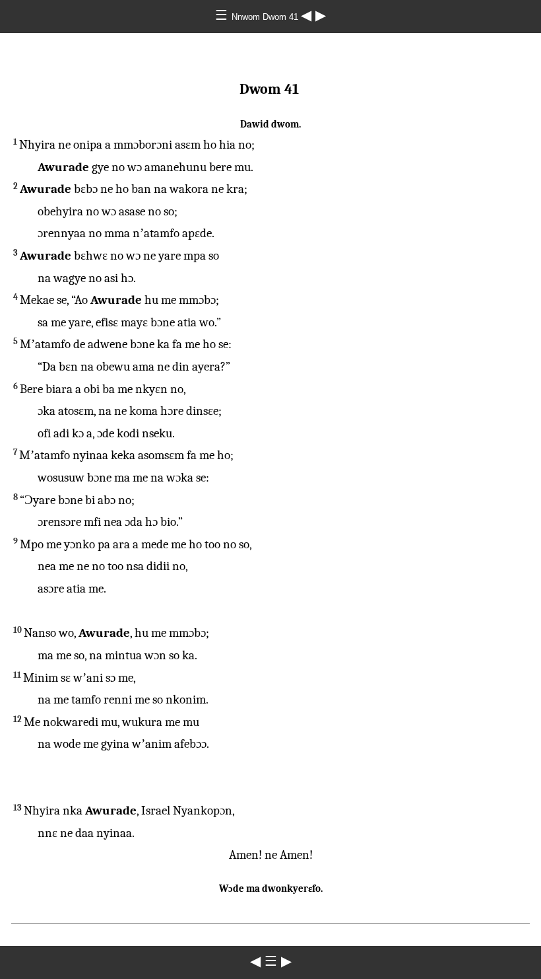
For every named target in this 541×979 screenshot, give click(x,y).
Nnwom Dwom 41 (266, 17)
